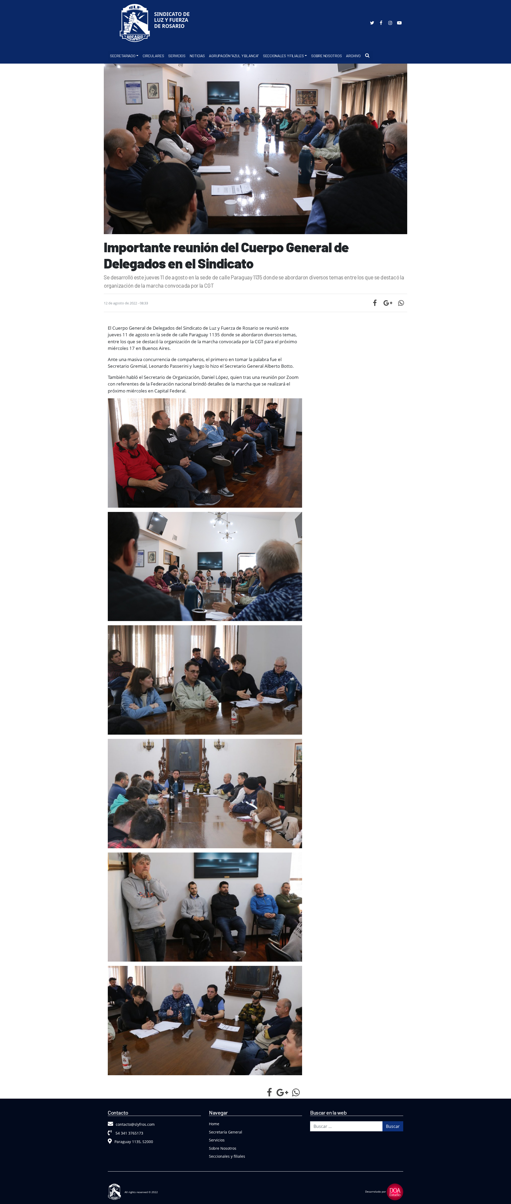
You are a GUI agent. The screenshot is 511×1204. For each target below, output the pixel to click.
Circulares (153, 55)
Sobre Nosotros (326, 55)
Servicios (176, 55)
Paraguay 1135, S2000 (133, 1141)
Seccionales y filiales (227, 1156)
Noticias (197, 55)
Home (214, 1123)
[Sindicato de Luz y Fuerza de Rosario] (157, 24)
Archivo (353, 55)
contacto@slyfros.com (135, 1124)
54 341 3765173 (128, 1133)
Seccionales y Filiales (283, 55)
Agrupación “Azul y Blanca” (234, 55)
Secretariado (122, 55)
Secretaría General (225, 1132)
